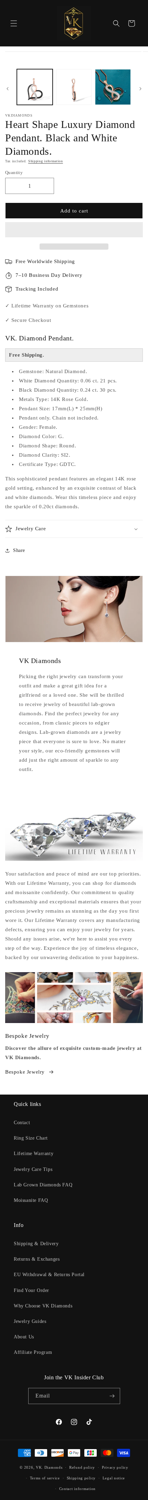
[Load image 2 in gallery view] (74, 87)
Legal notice (114, 1478)
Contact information (77, 1489)
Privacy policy (115, 1467)
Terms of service (45, 1478)
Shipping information (45, 161)
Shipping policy (81, 1478)
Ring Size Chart (31, 1138)
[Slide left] (7, 88)
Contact (22, 1122)
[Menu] (13, 23)
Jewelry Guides (30, 1321)
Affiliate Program (33, 1352)
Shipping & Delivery (36, 1243)
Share (19, 550)
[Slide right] (140, 88)
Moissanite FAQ (31, 1200)
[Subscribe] (112, 1396)
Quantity (14, 172)
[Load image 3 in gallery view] (113, 87)
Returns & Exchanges (37, 1259)
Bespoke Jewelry (25, 1072)
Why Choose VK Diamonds (43, 1305)
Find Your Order (31, 1290)
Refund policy (82, 1467)
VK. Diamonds (49, 1467)
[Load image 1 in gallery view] (35, 87)
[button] (74, 230)
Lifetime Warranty (33, 1153)
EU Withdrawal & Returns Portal (49, 1274)
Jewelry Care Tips (33, 1169)
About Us (24, 1336)
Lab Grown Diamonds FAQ (43, 1184)
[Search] (116, 23)
